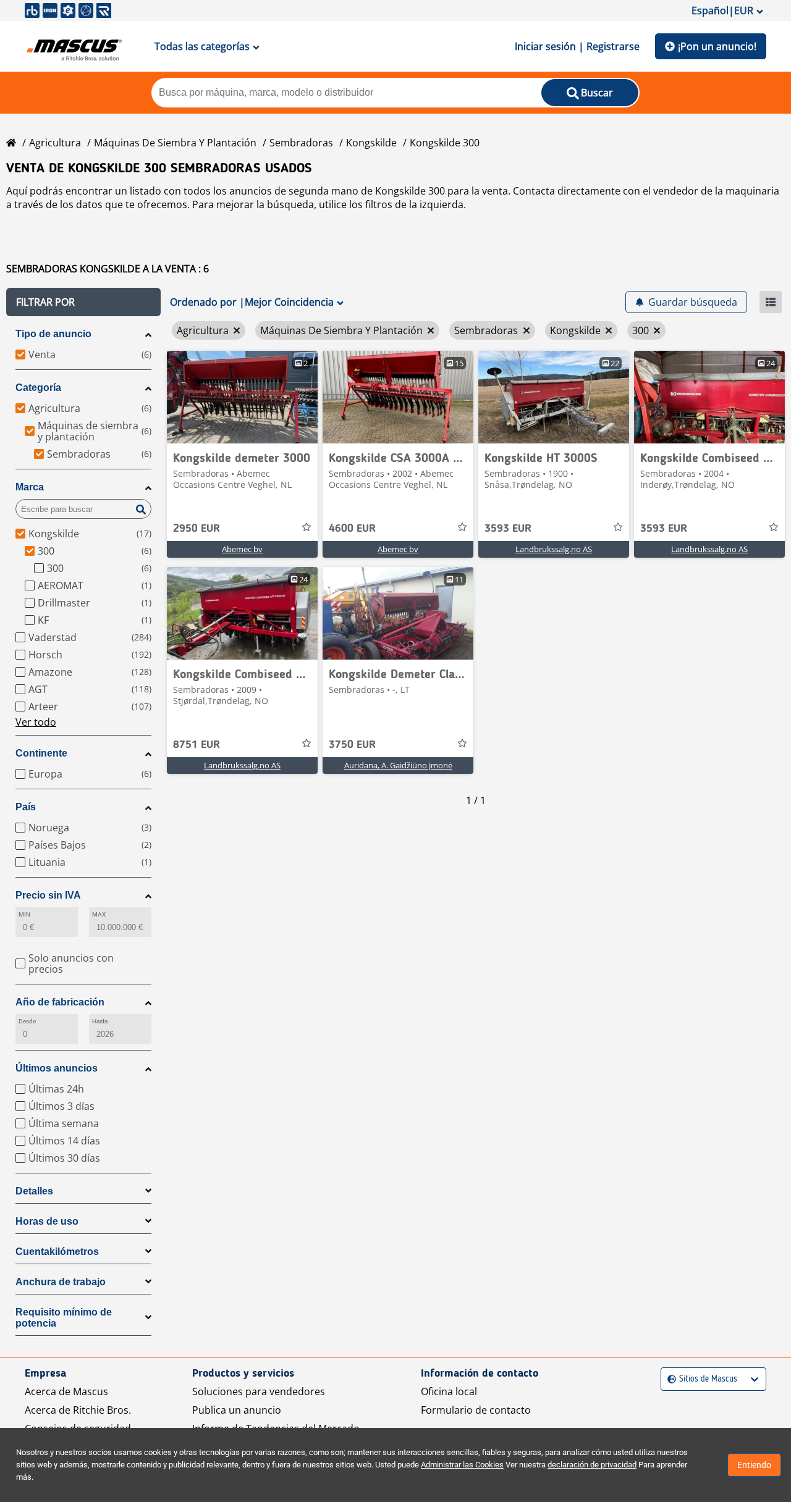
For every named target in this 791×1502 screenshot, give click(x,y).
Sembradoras (301, 142)
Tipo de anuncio (53, 334)
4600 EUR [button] (352, 528)
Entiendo (754, 1465)
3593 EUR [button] (507, 528)
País (25, 807)
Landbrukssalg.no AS (553, 549)
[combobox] (668, 1379)
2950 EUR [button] (196, 528)
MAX (99, 914)
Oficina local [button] (449, 1391)
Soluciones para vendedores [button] (258, 1391)
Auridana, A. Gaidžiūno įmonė (398, 765)
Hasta (100, 1021)
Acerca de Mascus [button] (66, 1391)
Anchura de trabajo (60, 1282)
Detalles (34, 1191)
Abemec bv (242, 549)
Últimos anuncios (56, 1068)
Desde (27, 1021)
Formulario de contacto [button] (476, 1410)
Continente (41, 753)
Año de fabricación (59, 1002)
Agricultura (55, 142)
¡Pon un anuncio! (717, 46)
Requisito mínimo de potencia (63, 1317)
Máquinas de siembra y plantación (175, 142)
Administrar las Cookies (462, 1464)
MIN (24, 914)
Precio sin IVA (48, 895)
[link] (242, 397)
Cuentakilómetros (57, 1251)
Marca (29, 487)
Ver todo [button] (35, 722)
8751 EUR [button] (196, 744)
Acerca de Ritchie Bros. (78, 1410)
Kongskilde (371, 142)
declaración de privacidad (592, 1464)
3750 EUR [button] (352, 744)
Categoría (38, 387)
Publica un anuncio (236, 1410)
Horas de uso (46, 1221)
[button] (83, 302)
